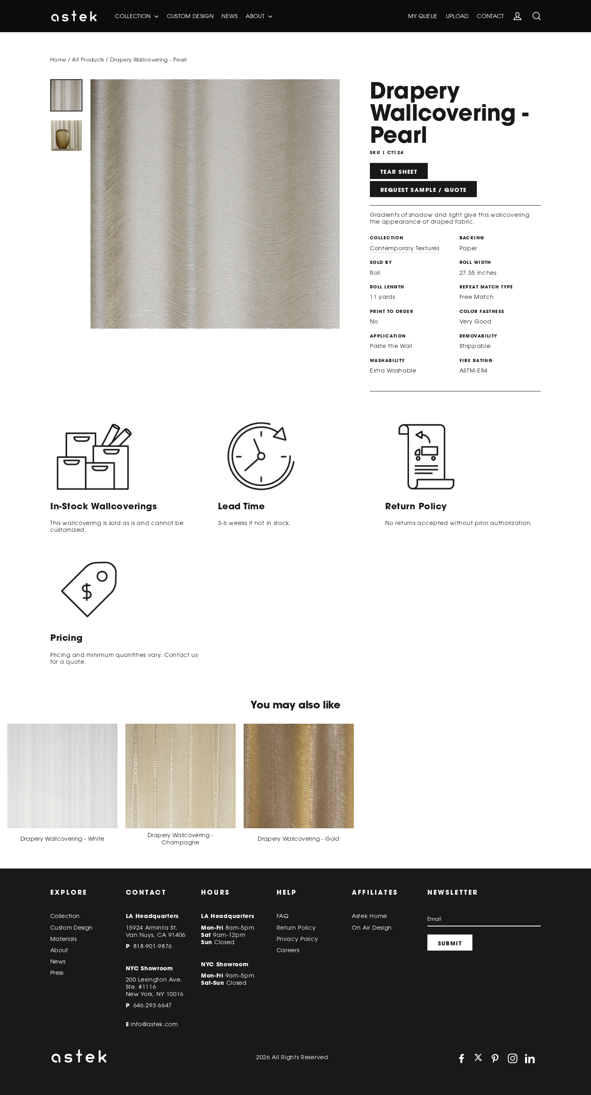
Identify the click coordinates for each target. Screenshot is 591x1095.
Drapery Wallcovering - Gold (298, 839)
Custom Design (190, 16)
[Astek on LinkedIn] (530, 1058)
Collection (133, 16)
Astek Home (369, 916)
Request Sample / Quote (423, 190)
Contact (490, 16)
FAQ (283, 916)
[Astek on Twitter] (478, 1058)
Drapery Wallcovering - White (63, 839)
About (256, 16)
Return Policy (296, 928)
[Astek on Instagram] (512, 1058)
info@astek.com (154, 1024)
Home (58, 59)
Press (57, 972)
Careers (288, 950)
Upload (457, 16)
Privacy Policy (297, 939)
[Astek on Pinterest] (495, 1058)
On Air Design (372, 928)
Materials (63, 939)
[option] (66, 95)
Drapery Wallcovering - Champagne (180, 839)
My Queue (423, 16)
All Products (88, 59)
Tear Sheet (398, 172)
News (229, 16)
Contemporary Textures (404, 248)
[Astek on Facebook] (461, 1058)
